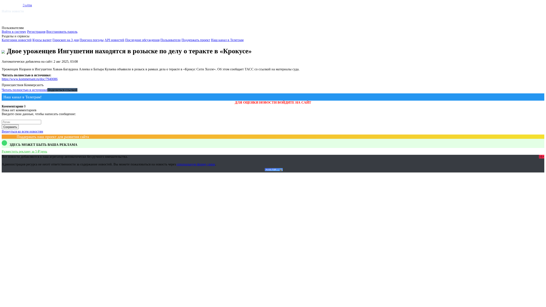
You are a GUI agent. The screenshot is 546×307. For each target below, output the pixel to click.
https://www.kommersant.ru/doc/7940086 (30, 79)
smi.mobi (18, 4)
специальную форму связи (196, 164)
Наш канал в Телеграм (227, 40)
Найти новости (13, 11)
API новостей (114, 40)
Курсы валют (42, 40)
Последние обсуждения (142, 40)
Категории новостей (17, 40)
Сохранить (10, 127)
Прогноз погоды (92, 40)
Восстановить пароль (61, 31)
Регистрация (36, 31)
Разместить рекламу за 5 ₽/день (24, 151)
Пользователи (170, 40)
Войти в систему (14, 31)
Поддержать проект (196, 40)
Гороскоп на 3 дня (65, 40)
